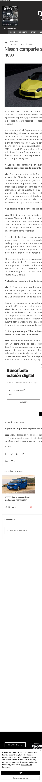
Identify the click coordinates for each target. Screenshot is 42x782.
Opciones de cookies (20, 778)
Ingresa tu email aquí (16, 390)
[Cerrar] (39, 752)
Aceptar (20, 773)
